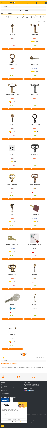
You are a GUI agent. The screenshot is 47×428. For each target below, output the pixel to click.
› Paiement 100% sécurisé (5, 393)
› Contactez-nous (4, 386)
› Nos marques (3, 395)
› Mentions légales (4, 389)
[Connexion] (36, 3)
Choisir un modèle (12, 198)
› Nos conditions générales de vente (7, 387)
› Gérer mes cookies (4, 390)
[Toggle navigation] (1, 2)
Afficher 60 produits (41, 21)
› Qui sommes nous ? (4, 384)
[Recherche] (27, 3)
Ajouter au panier (13, 48)
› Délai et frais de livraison (5, 392)
